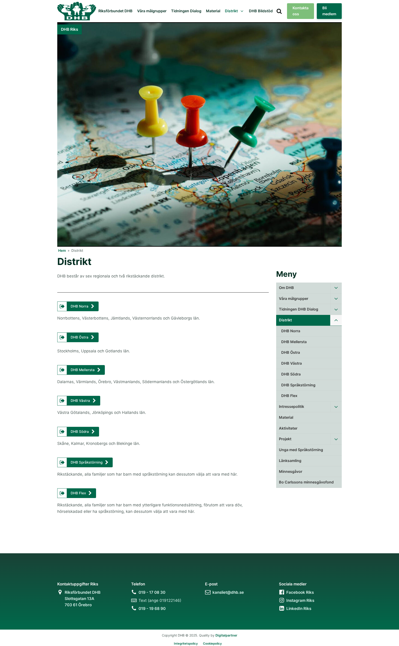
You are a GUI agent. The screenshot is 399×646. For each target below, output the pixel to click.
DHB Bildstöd (261, 11)
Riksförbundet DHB (115, 11)
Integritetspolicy (186, 643)
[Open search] (279, 11)
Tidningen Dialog (186, 11)
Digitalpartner (226, 635)
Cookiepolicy (212, 643)
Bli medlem (329, 11)
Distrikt (231, 11)
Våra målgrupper (151, 11)
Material (213, 11)
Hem (62, 250)
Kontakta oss (300, 11)
